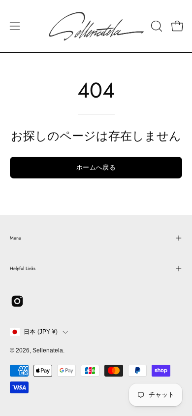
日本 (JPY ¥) (41, 331)
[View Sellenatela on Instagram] (17, 301)
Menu (15, 238)
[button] (155, 26)
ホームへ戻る (96, 167)
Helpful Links (22, 268)
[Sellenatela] (96, 26)
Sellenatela (47, 350)
